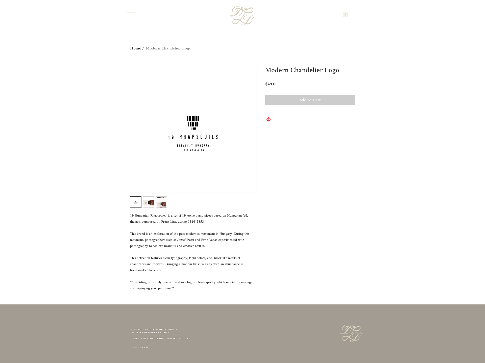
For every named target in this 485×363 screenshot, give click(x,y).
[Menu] (130, 13)
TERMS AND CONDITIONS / (149, 339)
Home (135, 48)
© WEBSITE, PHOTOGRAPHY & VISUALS (154, 329)
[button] (346, 13)
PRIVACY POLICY (177, 339)
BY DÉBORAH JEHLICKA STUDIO (150, 332)
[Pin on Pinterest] (268, 119)
